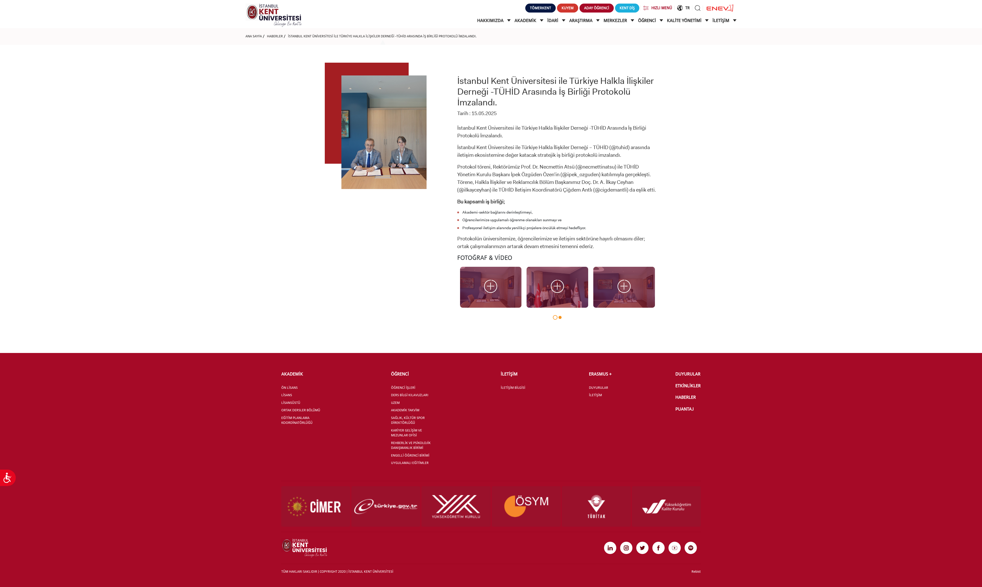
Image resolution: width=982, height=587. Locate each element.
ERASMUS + (600, 373)
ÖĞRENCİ (647, 20)
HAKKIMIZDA (491, 20)
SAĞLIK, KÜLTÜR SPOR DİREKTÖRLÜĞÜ (408, 420)
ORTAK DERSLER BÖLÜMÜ (300, 410)
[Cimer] (315, 506)
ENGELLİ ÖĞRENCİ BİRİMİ (410, 455)
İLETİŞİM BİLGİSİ (513, 387)
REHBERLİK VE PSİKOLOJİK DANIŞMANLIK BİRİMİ (411, 445)
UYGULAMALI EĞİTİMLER (410, 463)
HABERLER (275, 36)
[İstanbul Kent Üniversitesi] (274, 15)
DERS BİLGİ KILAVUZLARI (409, 395)
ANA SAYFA (254, 36)
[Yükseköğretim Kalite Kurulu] (666, 506)
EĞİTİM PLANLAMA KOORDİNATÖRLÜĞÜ (297, 420)
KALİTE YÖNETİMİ (684, 20)
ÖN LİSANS (289, 387)
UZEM (395, 403)
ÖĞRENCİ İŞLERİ (403, 387)
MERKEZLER (616, 20)
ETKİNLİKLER (688, 385)
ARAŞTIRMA (581, 20)
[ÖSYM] (526, 506)
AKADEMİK (526, 20)
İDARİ (553, 20)
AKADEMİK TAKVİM (405, 410)
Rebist (696, 571)
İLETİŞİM (721, 20)
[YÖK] (455, 506)
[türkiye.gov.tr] (385, 506)
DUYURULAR (598, 387)
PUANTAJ (684, 409)
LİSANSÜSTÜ (290, 403)
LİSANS (286, 395)
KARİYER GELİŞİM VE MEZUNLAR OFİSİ (406, 432)
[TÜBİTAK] (596, 506)
